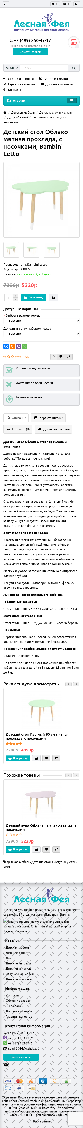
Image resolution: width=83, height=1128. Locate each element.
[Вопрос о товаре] (53, 357)
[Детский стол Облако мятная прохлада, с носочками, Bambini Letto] (41, 200)
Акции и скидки (56, 78)
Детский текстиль (18, 968)
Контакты (15, 89)
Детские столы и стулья (48, 862)
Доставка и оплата (59, 84)
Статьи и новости (21, 78)
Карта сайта (41, 1121)
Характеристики (51, 418)
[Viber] (18, 346)
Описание (19, 418)
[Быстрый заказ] (53, 297)
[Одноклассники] (12, 346)
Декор (10, 958)
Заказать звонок (30, 51)
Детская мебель (18, 862)
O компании (14, 1006)
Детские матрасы (18, 963)
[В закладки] (61, 357)
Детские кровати (18, 952)
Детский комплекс (19, 979)
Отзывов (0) (21, 429)
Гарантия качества (21, 84)
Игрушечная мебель (20, 974)
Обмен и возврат (18, 1000)
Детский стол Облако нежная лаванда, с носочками (41, 827)
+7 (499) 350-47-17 (21, 1032)
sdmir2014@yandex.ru (23, 1048)
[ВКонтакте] (6, 346)
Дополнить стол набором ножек (27, 328)
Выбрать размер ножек (23, 315)
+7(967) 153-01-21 (21, 1038)
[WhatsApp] (24, 346)
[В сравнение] (69, 357)
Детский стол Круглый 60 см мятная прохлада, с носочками (37, 736)
